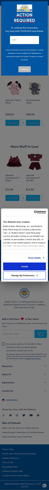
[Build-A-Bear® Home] (24, 7)
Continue (24, 69)
